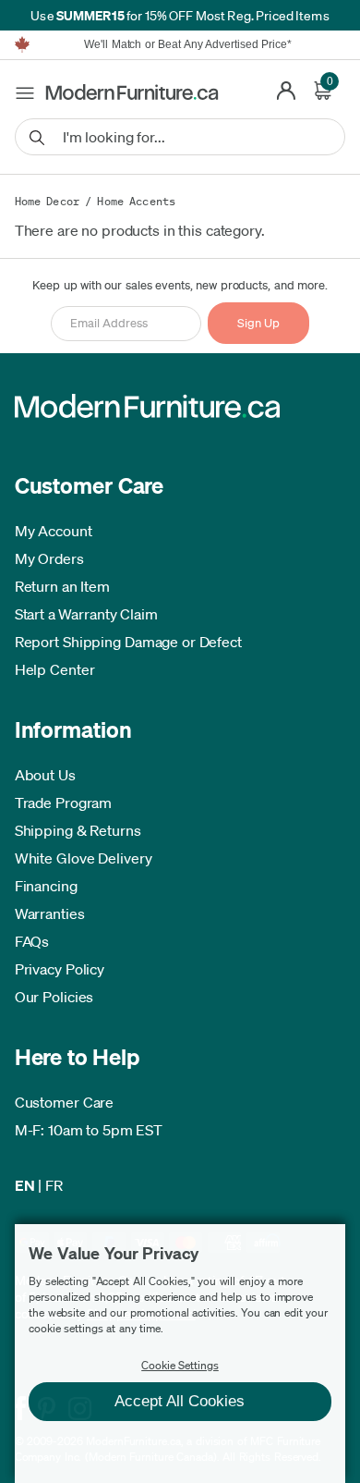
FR (54, 1185)
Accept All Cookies (179, 1401)
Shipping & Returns (78, 830)
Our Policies (54, 996)
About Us (45, 775)
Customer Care (64, 1102)
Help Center (55, 669)
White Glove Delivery (83, 858)
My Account (53, 530)
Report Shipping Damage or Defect (128, 641)
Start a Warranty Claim (87, 614)
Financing (46, 885)
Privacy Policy (60, 969)
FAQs (32, 941)
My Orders (49, 558)
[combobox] (180, 136)
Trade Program (64, 802)
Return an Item (62, 586)
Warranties (50, 913)
